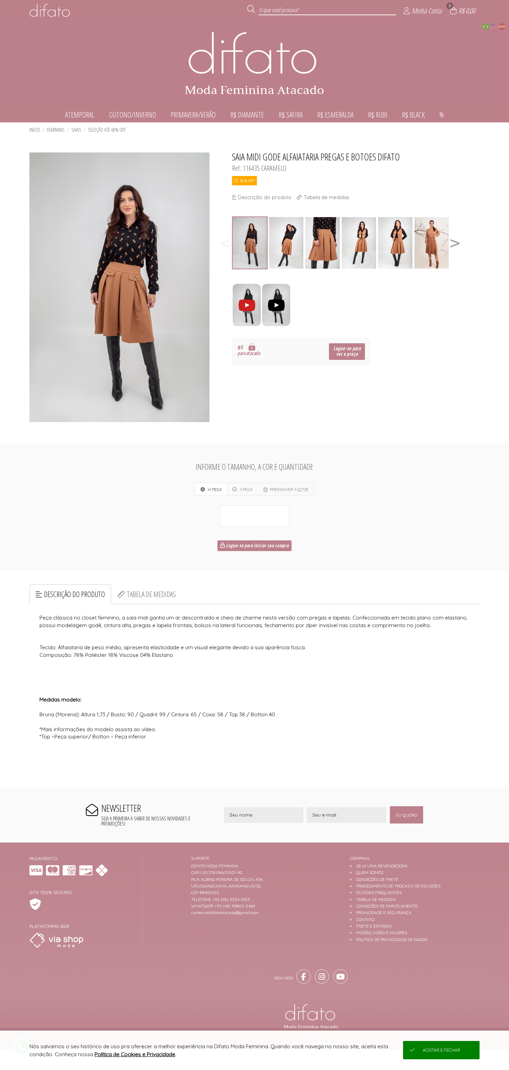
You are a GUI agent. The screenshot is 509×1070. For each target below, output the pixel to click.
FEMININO (55, 130)
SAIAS (76, 130)
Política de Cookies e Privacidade (135, 1054)
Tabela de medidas (151, 594)
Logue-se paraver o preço (347, 351)
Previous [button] (225, 242)
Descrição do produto (74, 594)
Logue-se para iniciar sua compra (257, 545)
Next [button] (455, 242)
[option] (250, 242)
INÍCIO (34, 130)
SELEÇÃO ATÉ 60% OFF (107, 130)
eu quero (406, 815)
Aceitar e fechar (441, 1050)
